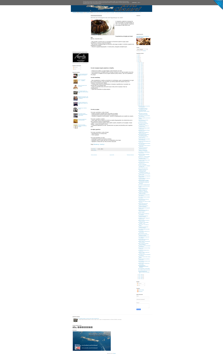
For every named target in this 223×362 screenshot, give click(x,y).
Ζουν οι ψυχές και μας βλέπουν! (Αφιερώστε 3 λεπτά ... (143, 124)
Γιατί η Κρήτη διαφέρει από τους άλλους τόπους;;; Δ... (143, 137)
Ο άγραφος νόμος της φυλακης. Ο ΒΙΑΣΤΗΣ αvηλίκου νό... (143, 133)
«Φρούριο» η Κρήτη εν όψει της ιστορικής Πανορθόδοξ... (143, 206)
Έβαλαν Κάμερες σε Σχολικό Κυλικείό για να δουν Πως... (144, 116)
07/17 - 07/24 (140, 94)
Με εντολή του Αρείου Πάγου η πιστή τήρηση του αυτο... (144, 160)
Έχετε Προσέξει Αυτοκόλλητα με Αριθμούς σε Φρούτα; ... (143, 216)
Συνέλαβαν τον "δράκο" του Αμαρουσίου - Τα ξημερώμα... (143, 191)
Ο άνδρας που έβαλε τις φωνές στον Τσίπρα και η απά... (143, 253)
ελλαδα (74, 12)
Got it (139, 2)
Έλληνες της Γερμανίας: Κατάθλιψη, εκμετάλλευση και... (143, 155)
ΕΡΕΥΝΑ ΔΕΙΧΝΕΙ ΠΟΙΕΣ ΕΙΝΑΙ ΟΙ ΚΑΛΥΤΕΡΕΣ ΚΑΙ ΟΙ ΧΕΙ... (143, 135)
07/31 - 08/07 (140, 91)
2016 (138, 61)
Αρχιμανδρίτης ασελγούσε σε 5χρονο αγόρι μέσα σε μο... (144, 130)
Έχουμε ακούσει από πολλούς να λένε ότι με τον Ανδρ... (144, 261)
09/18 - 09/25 (140, 81)
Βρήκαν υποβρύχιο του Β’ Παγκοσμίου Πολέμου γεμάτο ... (144, 176)
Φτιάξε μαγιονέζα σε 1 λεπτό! (142, 233)
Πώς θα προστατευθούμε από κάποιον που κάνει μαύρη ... (144, 144)
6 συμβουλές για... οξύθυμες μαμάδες (144, 156)
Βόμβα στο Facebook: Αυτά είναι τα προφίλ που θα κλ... (143, 221)
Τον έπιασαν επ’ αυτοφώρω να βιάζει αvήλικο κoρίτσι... (144, 128)
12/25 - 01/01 (140, 62)
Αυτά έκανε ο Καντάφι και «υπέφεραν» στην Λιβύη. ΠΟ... (144, 166)
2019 (138, 57)
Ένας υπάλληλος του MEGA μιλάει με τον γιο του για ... (144, 152)
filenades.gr (96, 144)
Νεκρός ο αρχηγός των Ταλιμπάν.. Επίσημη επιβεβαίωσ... (143, 244)
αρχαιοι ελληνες (134, 12)
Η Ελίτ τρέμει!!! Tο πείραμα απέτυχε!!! (144, 184)
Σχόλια (75, 69)
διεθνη (88, 12)
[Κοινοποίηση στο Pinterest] (102, 149)
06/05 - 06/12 (140, 102)
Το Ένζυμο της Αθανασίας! (142, 164)
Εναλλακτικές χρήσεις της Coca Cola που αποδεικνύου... (144, 106)
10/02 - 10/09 (140, 79)
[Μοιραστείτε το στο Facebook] (101, 149)
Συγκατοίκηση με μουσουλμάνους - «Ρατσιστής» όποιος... (143, 158)
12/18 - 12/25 (140, 64)
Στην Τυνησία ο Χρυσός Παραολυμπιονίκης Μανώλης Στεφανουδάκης (82, 114)
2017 (138, 60)
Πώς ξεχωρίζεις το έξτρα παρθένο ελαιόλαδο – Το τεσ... (143, 223)
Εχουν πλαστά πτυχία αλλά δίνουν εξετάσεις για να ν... (143, 163)
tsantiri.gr (102, 144)
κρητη (100, 12)
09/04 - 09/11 (140, 84)
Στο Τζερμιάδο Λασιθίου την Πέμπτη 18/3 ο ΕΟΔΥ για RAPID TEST (83, 92)
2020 (138, 56)
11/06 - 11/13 (140, 72)
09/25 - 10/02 (140, 80)
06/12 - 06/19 (140, 100)
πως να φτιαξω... (112, 12)
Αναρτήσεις (76, 67)
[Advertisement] (112, 58)
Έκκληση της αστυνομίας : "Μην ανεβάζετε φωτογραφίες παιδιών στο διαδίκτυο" (83, 97)
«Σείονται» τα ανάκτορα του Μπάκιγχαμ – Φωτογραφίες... (143, 150)
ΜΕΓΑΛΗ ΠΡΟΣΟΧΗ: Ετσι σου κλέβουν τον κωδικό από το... (143, 189)
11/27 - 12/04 (140, 68)
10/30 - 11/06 (140, 73)
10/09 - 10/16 (140, 77)
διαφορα (81, 12)
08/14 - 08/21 (140, 88)
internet (129, 12)
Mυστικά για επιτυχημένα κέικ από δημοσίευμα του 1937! (143, 235)
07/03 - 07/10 (140, 96)
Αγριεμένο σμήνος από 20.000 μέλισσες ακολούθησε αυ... (143, 204)
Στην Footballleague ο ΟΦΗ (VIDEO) (144, 268)
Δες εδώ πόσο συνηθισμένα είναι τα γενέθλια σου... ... (143, 250)
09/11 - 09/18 (140, 83)
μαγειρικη (94, 12)
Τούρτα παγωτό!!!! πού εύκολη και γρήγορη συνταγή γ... (143, 199)
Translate (144, 50)
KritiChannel (140, 291)
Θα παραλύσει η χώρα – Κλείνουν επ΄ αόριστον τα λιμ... (144, 218)
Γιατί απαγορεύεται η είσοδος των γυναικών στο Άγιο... (143, 126)
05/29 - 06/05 (140, 103)
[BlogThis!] (99, 149)
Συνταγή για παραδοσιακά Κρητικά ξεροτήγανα (82, 120)
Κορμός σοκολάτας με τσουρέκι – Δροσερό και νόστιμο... (143, 120)
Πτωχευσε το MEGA (141, 212)
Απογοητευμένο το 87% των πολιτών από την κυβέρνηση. (144, 139)
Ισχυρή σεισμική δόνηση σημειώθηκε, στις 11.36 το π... (144, 195)
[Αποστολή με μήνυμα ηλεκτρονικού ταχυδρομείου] (98, 149)
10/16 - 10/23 (140, 76)
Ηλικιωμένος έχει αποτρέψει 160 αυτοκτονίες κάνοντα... (143, 227)
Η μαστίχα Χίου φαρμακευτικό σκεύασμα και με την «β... (143, 148)
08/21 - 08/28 (140, 87)
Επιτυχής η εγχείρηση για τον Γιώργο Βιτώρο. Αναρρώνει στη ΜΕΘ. (83, 103)
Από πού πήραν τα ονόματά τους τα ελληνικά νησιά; (143, 232)
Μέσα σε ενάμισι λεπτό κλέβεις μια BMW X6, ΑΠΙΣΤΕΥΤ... (143, 210)
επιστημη (139, 12)
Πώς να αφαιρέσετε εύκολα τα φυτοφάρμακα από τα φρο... (143, 109)
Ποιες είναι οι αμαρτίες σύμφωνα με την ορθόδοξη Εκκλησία (82, 126)
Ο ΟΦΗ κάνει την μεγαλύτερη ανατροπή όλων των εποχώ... (143, 114)
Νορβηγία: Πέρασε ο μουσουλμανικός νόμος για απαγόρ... (144, 242)
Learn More (134, 2)
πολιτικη (104, 12)
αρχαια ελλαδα (123, 12)
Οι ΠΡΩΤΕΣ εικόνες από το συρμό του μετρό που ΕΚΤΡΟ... (144, 178)
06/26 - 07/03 (140, 98)
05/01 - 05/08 (140, 277)
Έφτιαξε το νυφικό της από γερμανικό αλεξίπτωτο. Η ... (144, 208)
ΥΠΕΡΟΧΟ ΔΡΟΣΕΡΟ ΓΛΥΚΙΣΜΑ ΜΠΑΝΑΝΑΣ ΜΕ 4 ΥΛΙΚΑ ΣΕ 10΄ (143, 181)
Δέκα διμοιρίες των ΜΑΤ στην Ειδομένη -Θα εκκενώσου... (144, 246)
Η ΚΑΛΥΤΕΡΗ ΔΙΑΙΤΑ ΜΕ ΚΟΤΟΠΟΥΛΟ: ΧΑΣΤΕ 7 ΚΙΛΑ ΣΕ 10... (143, 111)
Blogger (114, 353)
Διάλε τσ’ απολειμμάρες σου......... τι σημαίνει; (81, 80)
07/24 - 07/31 (140, 92)
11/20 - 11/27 (140, 69)
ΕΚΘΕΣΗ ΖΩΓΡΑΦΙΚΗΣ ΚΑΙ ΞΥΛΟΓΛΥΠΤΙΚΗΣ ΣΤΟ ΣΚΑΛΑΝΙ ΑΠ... (143, 272)
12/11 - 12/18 (140, 65)
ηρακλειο (118, 12)
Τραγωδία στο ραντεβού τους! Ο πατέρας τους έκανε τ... (143, 193)
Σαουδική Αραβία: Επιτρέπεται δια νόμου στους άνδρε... (143, 239)
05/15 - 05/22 (140, 274)
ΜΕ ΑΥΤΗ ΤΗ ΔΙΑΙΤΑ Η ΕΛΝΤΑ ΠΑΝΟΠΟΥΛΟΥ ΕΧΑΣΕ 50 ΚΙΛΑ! (83, 75)
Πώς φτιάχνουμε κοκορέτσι (142, 122)
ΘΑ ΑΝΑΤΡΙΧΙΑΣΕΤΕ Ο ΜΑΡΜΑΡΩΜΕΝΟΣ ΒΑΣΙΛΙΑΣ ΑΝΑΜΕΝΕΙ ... (143, 266)
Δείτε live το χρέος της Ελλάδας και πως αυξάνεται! (143, 214)
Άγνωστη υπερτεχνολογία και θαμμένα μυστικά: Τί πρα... (144, 174)
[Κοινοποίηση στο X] (100, 149)
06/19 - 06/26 (140, 99)
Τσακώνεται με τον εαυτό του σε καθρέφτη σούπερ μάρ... (143, 170)
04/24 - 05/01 (140, 278)
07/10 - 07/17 (140, 95)
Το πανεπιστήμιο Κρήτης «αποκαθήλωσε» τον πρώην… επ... (144, 172)
